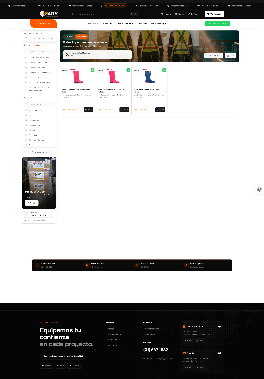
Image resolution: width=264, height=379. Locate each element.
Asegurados (150, 334)
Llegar (189, 341)
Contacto (112, 345)
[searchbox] (107, 14)
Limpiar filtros (41, 152)
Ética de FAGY (114, 334)
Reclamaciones (152, 329)
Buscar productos (33, 33)
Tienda (181, 14)
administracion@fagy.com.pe (159, 358)
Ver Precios (215, 14)
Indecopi (48, 366)
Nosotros (112, 329)
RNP (62, 366)
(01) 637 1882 (155, 349)
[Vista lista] (232, 55)
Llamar (201, 341)
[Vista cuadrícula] (228, 55)
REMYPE (75, 366)
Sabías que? (113, 340)
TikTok (194, 14)
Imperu (167, 14)
